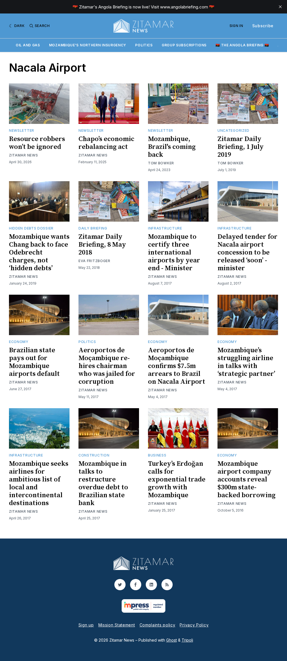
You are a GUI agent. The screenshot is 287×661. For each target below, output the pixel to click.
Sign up (86, 625)
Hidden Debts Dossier (31, 228)
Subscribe (263, 25)
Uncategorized (233, 130)
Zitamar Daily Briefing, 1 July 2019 (240, 147)
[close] (280, 6)
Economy (19, 342)
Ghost (171, 640)
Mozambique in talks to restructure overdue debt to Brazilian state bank (103, 483)
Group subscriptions (184, 45)
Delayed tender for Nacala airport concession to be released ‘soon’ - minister (247, 252)
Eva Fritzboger (94, 261)
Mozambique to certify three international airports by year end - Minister (174, 252)
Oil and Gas (28, 45)
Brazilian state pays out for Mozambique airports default (34, 362)
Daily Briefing (92, 228)
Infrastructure (165, 228)
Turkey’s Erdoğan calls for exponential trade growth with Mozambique (176, 479)
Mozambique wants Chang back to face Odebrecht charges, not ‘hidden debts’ (39, 252)
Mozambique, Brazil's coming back (172, 147)
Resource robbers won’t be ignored (37, 143)
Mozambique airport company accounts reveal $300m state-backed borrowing (246, 479)
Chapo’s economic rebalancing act (106, 143)
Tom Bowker (161, 163)
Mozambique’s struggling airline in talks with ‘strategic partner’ (246, 362)
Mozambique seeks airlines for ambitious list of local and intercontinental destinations (38, 483)
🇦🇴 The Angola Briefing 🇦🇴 (242, 45)
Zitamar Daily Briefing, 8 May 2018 (102, 245)
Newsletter (21, 130)
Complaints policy (157, 625)
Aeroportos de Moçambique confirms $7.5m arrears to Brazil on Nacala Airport (176, 366)
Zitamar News (23, 155)
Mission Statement (116, 625)
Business (157, 455)
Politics (144, 45)
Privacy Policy (194, 625)
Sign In (236, 26)
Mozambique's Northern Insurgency (87, 45)
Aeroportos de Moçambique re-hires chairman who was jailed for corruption (106, 366)
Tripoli (187, 640)
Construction (93, 455)
